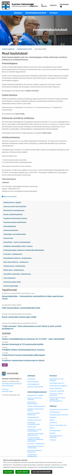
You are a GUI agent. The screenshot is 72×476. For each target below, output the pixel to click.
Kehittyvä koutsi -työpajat (12, 202)
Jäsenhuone (64, 4)
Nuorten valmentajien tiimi (58, 425)
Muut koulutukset (10, 196)
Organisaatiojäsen (33, 381)
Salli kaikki (8, 472)
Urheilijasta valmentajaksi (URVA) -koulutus (18, 246)
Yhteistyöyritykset (55, 430)
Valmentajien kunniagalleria (58, 386)
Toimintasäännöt (55, 412)
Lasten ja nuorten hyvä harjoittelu (14, 206)
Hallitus (52, 420)
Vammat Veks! (8, 238)
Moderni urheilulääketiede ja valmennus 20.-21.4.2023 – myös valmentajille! (33, 339)
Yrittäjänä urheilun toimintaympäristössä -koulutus (23, 350)
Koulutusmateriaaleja (10, 286)
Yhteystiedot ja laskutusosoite (59, 409)
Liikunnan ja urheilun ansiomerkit (56, 394)
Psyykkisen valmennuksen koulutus (15, 218)
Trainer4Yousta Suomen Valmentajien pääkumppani (23, 355)
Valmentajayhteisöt (33, 384)
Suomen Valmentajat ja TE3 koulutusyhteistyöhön (23, 344)
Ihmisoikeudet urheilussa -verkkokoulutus (17, 258)
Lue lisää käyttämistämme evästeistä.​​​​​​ (51, 467)
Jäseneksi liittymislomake (35, 387)
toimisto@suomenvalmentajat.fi (12, 383)
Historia (52, 428)
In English (44, 5)
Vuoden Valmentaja (56, 388)
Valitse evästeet (22, 472)
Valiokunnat (53, 422)
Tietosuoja (5, 389)
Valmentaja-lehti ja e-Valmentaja (56, 436)
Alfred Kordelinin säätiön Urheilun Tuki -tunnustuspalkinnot (57, 399)
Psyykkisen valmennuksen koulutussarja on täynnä (23, 360)
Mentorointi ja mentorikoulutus (13, 210)
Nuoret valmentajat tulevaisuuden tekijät (19, 317)
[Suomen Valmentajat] (18, 5)
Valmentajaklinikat (9, 226)
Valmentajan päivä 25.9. (57, 383)
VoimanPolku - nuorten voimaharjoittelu (16, 242)
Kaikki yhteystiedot (8, 386)
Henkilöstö (53, 417)
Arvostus (55, 13)
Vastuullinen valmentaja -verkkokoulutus (17, 274)
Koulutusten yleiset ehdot (12, 282)
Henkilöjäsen (31, 379)
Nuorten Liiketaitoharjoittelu (12, 214)
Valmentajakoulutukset (36, 13)
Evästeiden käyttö (7, 391)
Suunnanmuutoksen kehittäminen (14, 222)
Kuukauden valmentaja (57, 391)
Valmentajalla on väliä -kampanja (57, 379)
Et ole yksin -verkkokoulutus (12, 254)
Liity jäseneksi (34, 5)
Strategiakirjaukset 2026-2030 (59, 415)
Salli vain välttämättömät (42, 472)
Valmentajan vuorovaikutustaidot (14, 234)
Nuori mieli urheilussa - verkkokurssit (15, 262)
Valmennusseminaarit (10, 230)
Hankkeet (52, 433)
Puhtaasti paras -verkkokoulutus (14, 266)
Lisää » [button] (4, 365)
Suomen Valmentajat (8, 49)
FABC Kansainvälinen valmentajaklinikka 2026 (21, 308)
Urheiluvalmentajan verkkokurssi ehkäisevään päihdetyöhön (23, 250)
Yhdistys (53, 5)
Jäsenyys (19, 13)
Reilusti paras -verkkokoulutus (13, 270)
